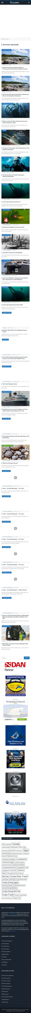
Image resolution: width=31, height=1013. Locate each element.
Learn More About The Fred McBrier (12, 252)
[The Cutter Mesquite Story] (15, 373)
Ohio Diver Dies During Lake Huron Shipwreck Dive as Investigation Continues (15, 95)
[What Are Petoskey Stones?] (15, 452)
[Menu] (2, 2)
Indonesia (9, 856)
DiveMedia (9, 1011)
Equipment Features (5, 988)
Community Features (7, 103)
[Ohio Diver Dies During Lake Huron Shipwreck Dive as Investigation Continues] (15, 83)
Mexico (4, 873)
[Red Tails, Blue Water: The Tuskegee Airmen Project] (15, 319)
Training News (4, 962)
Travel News (4, 965)
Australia (8, 844)
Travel (15, 898)
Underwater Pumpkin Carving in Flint (13, 227)
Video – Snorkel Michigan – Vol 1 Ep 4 (13, 514)
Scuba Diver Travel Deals (8, 879)
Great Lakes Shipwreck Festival (11, 202)
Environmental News (7, 445)
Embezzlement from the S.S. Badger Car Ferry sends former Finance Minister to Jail (15, 410)
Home (3, 39)
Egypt (26, 850)
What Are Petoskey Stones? (10, 463)
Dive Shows (4, 850)
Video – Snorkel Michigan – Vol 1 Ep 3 (13, 539)
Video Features (6, 209)
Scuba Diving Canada (22, 879)
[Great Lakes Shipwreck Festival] (15, 190)
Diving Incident (19, 850)
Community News (7, 50)
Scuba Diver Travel (19, 876)
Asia (3, 844)
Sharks (3, 898)
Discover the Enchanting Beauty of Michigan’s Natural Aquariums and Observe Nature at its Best (15, 617)
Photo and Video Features (7, 996)
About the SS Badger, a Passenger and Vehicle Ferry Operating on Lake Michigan (15, 278)
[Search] (29, 2)
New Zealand (11, 873)
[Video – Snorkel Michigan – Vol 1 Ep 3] (15, 528)
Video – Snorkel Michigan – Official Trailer (14, 590)
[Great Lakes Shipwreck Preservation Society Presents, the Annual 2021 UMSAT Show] (15, 346)
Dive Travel (11, 850)
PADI (16, 873)
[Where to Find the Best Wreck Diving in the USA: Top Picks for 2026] (15, 110)
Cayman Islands (6, 847)
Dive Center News (5, 946)
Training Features (5, 999)
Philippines (21, 873)
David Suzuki (14, 847)
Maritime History (6, 366)
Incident (4, 856)
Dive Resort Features (6, 983)
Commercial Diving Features (7, 975)
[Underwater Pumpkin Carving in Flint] (15, 216)
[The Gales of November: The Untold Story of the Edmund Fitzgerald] (15, 137)
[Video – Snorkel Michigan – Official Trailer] (15, 579)
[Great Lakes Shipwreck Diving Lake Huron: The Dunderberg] (15, 425)
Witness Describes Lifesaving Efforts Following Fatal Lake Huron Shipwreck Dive (15, 68)
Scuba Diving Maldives (9, 888)
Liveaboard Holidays (8, 859)
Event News (5, 184)
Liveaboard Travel (22, 867)
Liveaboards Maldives (18, 865)
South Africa (8, 898)
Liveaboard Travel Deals (9, 870)
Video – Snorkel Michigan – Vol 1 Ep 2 (13, 564)
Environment (6, 853)
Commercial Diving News (6, 941)
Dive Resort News (5, 949)
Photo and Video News (6, 959)
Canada (16, 843)
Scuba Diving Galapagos (7, 885)
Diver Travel (22, 847)
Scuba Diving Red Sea (11, 891)
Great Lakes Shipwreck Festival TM (12, 305)
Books (4, 130)
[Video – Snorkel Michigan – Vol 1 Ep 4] (15, 502)
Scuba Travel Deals (20, 895)
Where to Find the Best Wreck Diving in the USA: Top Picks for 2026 (14, 121)
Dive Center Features (6, 980)
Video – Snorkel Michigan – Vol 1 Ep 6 (13, 488)
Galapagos (26, 853)
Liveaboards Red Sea (9, 867)
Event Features (4, 991)
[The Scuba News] (15, 2)
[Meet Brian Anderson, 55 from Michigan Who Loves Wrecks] (15, 632)
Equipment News (5, 954)
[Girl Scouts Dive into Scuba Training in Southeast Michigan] (15, 164)
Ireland (15, 856)
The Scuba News (14, 1009)
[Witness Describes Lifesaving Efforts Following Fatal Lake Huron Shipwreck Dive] (15, 56)
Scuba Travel (7, 894)
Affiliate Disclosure (21, 1011)
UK (19, 898)
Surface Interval (6, 260)
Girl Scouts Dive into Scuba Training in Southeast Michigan (13, 175)
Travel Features (4, 1002)
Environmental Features (6, 986)
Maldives (21, 870)
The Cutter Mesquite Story (9, 384)
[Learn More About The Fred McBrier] (15, 241)
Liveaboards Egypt (8, 862)
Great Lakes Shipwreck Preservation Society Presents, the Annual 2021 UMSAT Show (15, 357)
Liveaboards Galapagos (19, 862)
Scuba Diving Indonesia (19, 885)
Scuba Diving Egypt (10, 882)
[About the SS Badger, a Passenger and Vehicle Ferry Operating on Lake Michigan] (15, 267)
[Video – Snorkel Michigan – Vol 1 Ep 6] (15, 477)
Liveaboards (22, 859)
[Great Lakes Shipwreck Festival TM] (15, 294)
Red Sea (5, 876)
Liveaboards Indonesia (6, 864)
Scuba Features (6, 235)
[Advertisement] (15, 21)
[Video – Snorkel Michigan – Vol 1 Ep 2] (15, 553)
